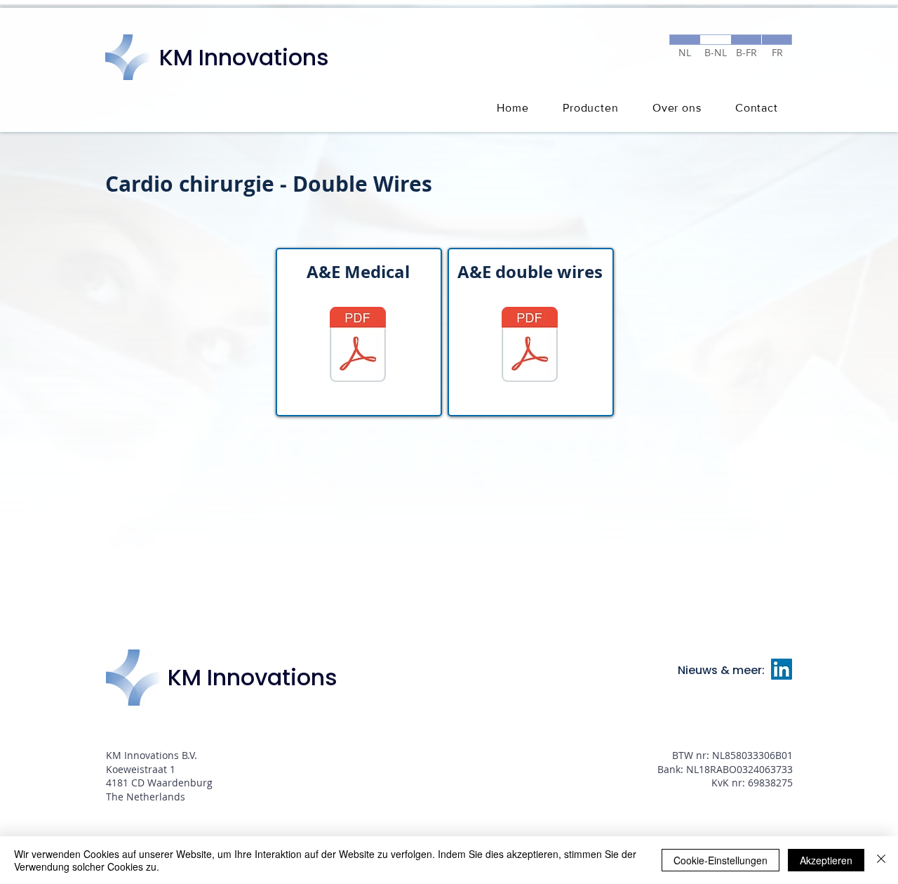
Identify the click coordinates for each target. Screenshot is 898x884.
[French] (776, 39)
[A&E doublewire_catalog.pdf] (529, 346)
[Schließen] (881, 860)
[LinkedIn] (781, 669)
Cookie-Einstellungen (721, 860)
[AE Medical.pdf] (357, 346)
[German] (715, 39)
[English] (745, 39)
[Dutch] (685, 39)
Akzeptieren (826, 860)
